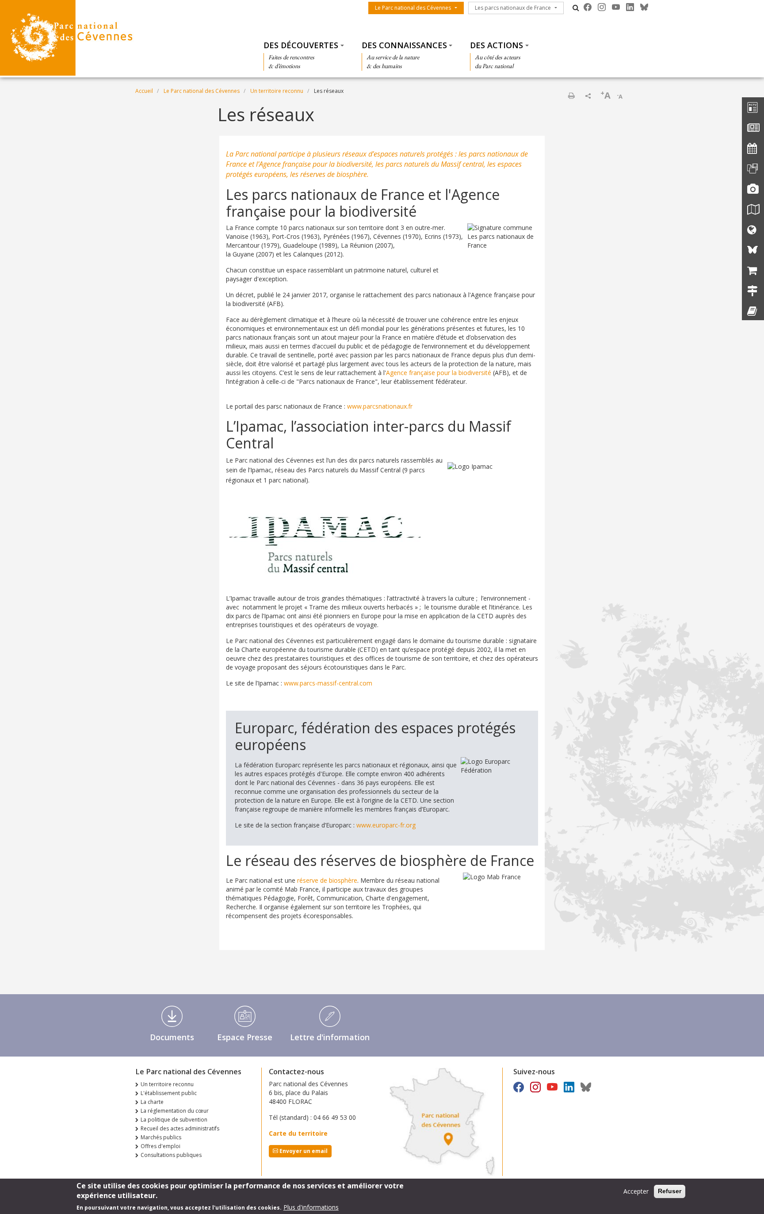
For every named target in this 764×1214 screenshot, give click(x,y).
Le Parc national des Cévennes (413, 7)
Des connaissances (404, 45)
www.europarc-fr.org (386, 825)
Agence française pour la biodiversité (438, 372)
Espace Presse (244, 1037)
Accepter (636, 1191)
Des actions (496, 45)
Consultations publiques (171, 1155)
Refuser (669, 1191)
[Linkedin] (630, 7)
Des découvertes (301, 45)
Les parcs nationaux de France (513, 7)
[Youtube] (616, 7)
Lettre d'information (330, 1037)
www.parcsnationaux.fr (380, 406)
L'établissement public (169, 1093)
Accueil (144, 91)
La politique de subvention (174, 1119)
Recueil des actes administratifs (180, 1128)
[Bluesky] (644, 7)
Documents (172, 1037)
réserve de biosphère (327, 880)
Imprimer (571, 95)
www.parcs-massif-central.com (328, 683)
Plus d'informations (311, 1207)
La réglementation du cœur (175, 1110)
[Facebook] (588, 7)
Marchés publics (161, 1137)
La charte (152, 1102)
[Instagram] (602, 7)
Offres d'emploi (160, 1146)
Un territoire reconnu (276, 91)
